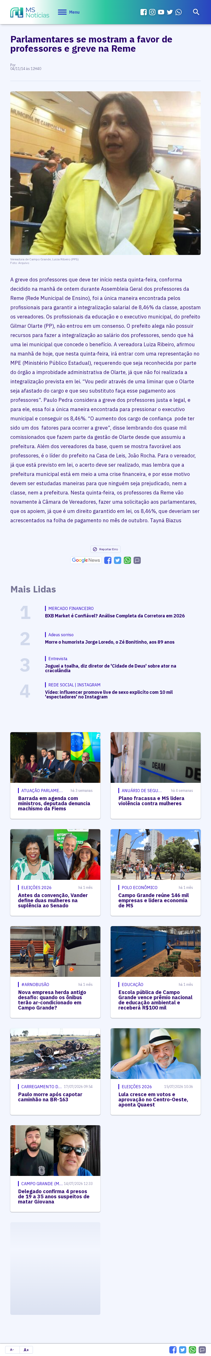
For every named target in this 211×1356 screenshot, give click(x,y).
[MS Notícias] (29, 13)
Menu (74, 12)
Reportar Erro (108, 549)
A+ (26, 1349)
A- (12, 1350)
